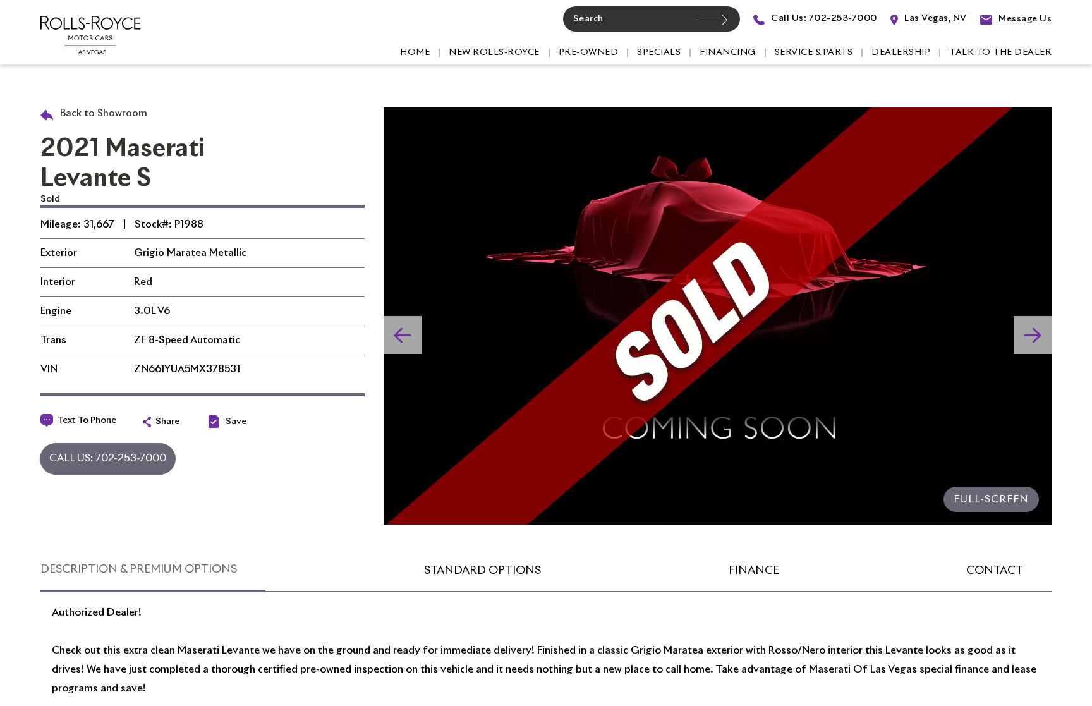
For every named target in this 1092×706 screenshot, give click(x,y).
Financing (728, 52)
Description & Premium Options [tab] (138, 569)
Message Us (1024, 19)
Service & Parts (814, 52)
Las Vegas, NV (934, 18)
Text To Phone (87, 420)
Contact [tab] (994, 570)
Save (236, 421)
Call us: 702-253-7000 (823, 18)
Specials (659, 52)
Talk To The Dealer (1000, 52)
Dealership (900, 52)
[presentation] (1033, 335)
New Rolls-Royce (494, 52)
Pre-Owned (589, 52)
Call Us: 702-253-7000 (107, 458)
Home (415, 52)
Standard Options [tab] (482, 570)
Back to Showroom (102, 113)
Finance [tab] (754, 570)
